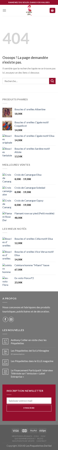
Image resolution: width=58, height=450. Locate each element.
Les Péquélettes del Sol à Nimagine (30, 350)
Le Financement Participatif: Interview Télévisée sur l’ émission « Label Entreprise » (32, 373)
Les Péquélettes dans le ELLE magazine (32, 361)
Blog (40, 438)
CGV (43, 436)
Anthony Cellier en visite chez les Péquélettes (29, 341)
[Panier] (52, 10)
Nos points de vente (23, 441)
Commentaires (17, 354)
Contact (42, 441)
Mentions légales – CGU (25, 436)
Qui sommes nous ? (25, 438)
